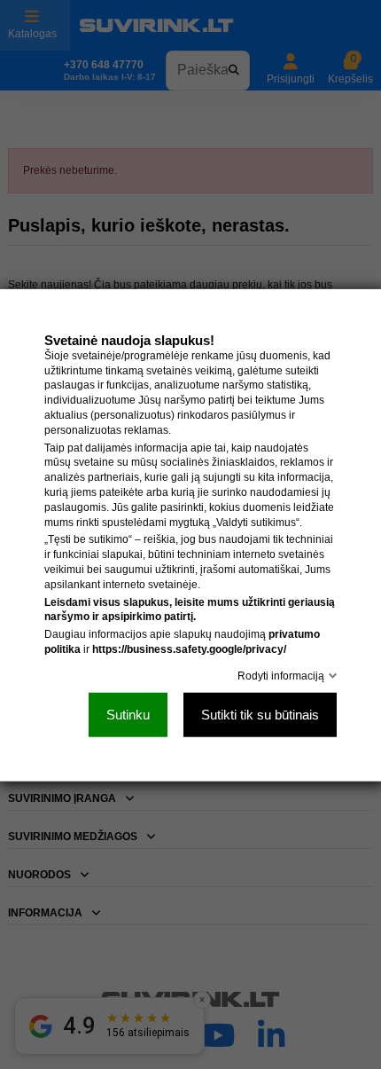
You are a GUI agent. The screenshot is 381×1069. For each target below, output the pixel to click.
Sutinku (128, 713)
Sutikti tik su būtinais (260, 713)
